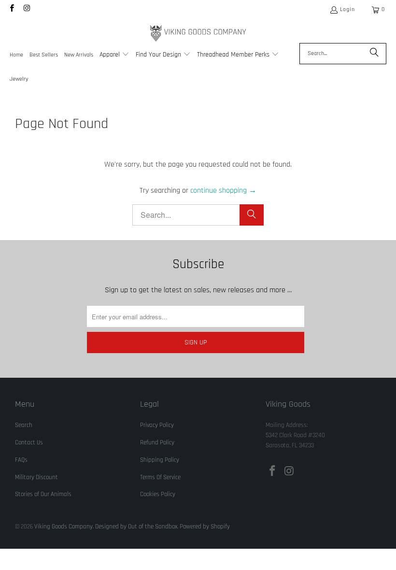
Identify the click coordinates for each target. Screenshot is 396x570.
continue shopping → (223, 190)
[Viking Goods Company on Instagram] (26, 9)
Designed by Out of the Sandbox (136, 526)
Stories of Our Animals (43, 494)
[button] (114, 55)
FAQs (21, 460)
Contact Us (29, 442)
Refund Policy (157, 442)
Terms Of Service (160, 477)
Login (347, 9)
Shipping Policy (159, 460)
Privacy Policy (157, 425)
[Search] (374, 53)
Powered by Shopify (205, 526)
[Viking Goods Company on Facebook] (11, 9)
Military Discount (36, 477)
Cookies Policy (157, 494)
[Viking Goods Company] (198, 33)
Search (23, 425)
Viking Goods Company (63, 526)
